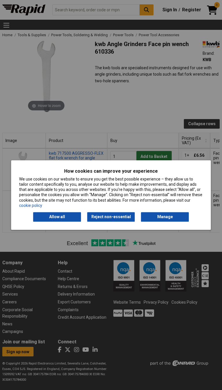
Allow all (57, 216)
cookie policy (30, 205)
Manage (165, 216)
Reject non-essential (111, 216)
